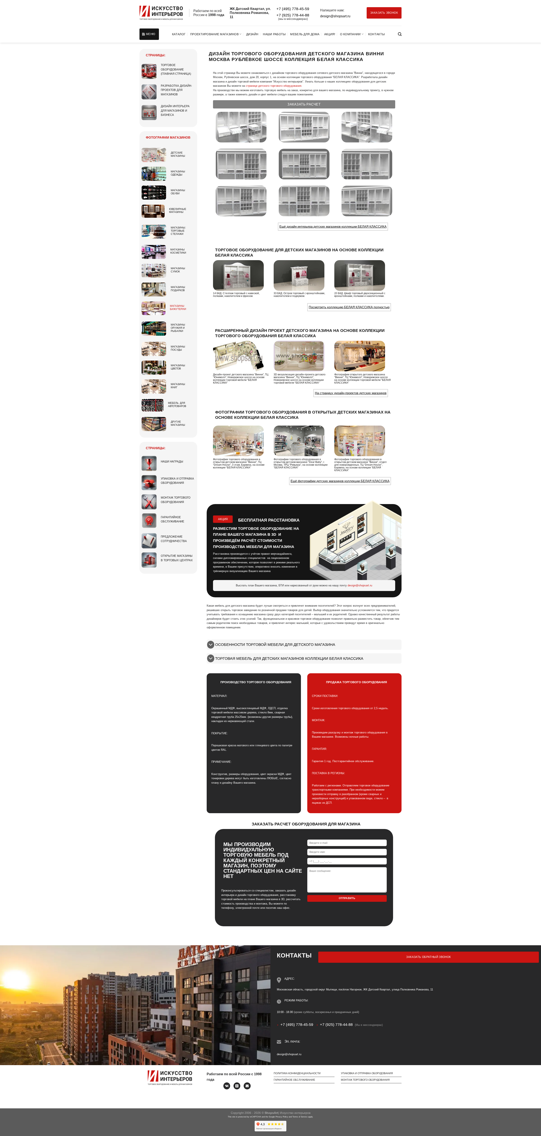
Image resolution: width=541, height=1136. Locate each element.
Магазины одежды (178, 173)
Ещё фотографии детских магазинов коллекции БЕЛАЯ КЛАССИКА (340, 481)
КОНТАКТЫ (376, 34)
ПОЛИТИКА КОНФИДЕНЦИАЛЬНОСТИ (297, 1073)
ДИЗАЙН (252, 34)
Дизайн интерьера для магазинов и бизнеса (175, 110)
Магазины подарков (178, 289)
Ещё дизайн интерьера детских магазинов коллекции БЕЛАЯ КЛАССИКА (333, 226)
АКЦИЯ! (329, 34)
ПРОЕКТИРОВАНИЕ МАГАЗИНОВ (214, 34)
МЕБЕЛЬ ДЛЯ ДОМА (304, 34)
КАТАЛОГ (179, 34)
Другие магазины (178, 423)
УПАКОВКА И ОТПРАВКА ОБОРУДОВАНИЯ (367, 1073)
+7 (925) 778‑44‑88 (292, 15)
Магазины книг (178, 386)
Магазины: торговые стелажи (178, 230)
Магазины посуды (178, 348)
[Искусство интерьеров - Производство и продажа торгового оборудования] (161, 13)
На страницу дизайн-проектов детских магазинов (351, 393)
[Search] (400, 34)
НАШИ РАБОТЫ (274, 34)
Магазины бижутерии (178, 307)
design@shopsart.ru (335, 16)
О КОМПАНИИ (350, 34)
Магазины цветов (178, 367)
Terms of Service (299, 1117)
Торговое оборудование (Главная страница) (176, 69)
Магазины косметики (178, 251)
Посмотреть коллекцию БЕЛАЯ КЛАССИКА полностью (349, 307)
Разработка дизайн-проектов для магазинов (176, 90)
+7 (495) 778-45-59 (292, 9)
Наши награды (172, 461)
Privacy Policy (282, 1117)
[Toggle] (211, 645)
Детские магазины (178, 154)
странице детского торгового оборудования (273, 85)
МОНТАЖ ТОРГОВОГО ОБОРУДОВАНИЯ (365, 1079)
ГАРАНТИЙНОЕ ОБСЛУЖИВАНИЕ (294, 1079)
